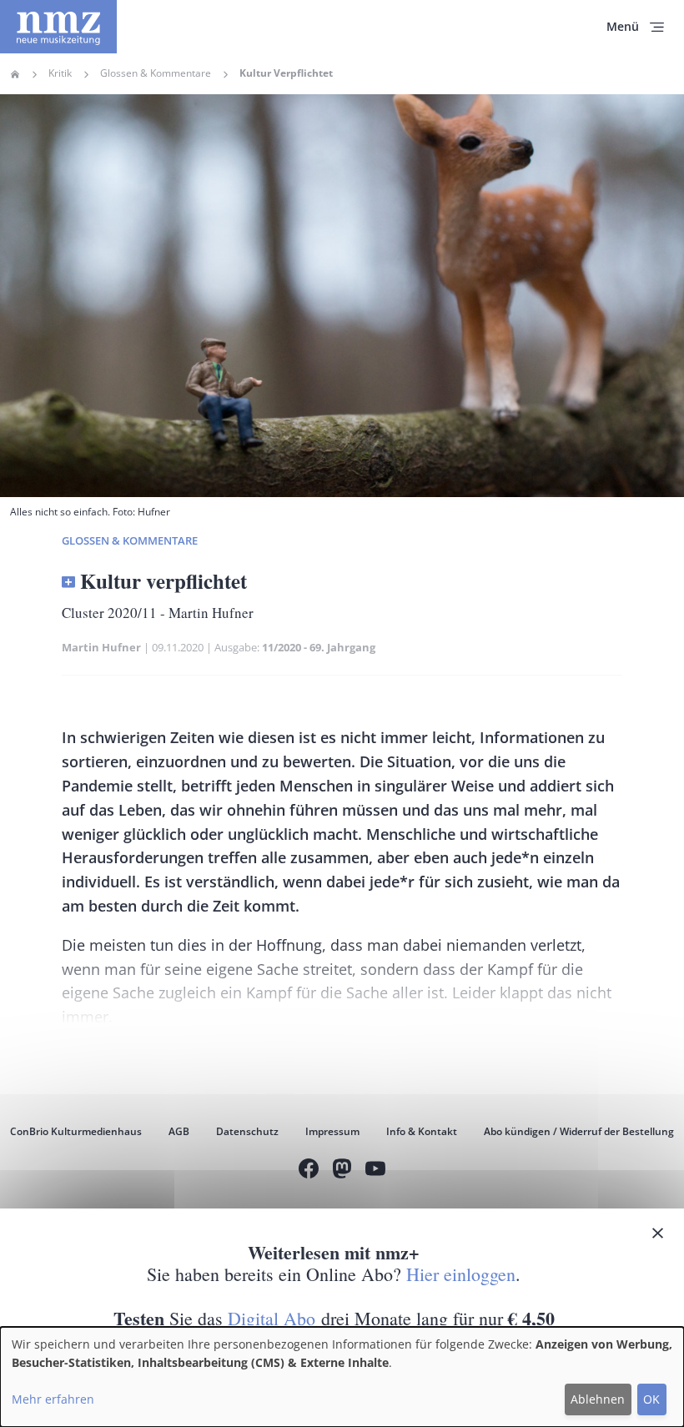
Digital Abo (271, 1318)
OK (651, 1399)
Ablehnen (598, 1399)
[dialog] (342, 1377)
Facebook (309, 1170)
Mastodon (342, 1170)
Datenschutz (247, 1131)
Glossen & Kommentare (155, 73)
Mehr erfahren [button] (53, 1399)
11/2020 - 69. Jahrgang (318, 647)
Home (15, 74)
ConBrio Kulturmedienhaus (76, 1131)
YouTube (375, 1170)
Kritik (60, 73)
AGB (178, 1131)
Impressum (332, 1131)
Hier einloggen (461, 1274)
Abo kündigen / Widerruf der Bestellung (579, 1131)
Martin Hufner (101, 647)
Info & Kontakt (421, 1131)
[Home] (58, 26)
